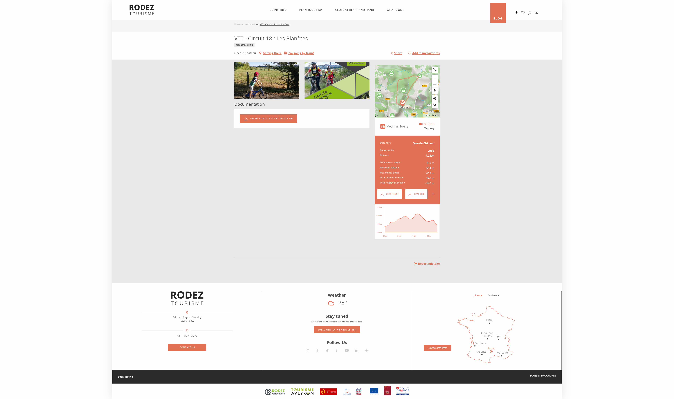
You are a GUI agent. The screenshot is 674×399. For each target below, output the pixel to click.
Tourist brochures (543, 375)
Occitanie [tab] (493, 295)
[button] (530, 13)
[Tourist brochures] (524, 375)
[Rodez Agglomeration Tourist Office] (187, 298)
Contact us (187, 347)
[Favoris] (524, 13)
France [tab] (478, 295)
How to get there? (437, 348)
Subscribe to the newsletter (337, 329)
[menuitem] (276, 9)
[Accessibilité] (516, 13)
